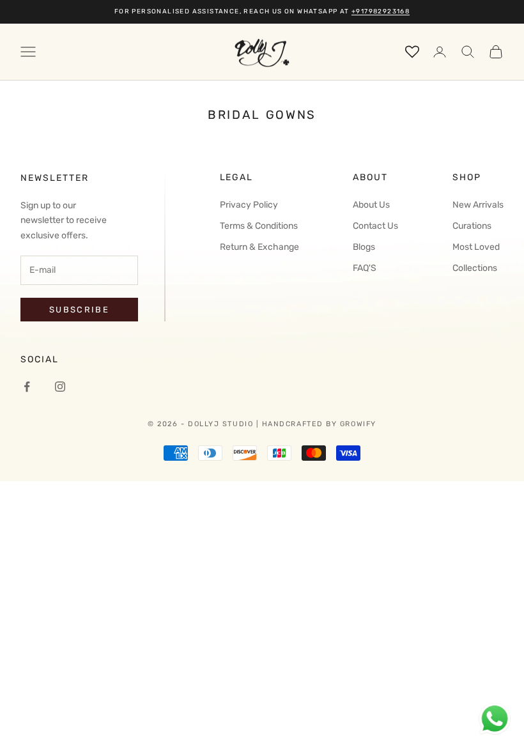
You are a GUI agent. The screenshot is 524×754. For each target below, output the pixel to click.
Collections (474, 268)
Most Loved (476, 247)
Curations (471, 225)
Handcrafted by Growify (319, 424)
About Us (371, 204)
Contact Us (375, 225)
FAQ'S (364, 268)
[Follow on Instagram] (60, 386)
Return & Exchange (259, 247)
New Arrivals (478, 204)
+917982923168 (380, 11)
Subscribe (79, 309)
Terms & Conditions (259, 225)
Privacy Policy (249, 204)
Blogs (364, 247)
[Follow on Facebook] (26, 386)
